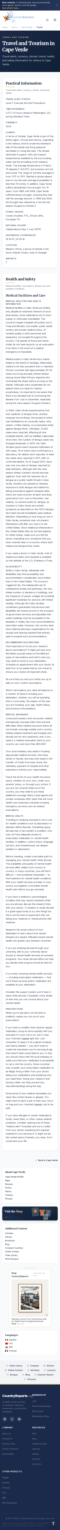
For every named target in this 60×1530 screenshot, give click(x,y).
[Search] (47, 20)
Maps (7, 1180)
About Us (6, 1433)
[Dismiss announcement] (56, 5)
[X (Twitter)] (12, 1419)
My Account (37, 1411)
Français (13, 1351)
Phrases (9, 1199)
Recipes (9, 1184)
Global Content (12, 1251)
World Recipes (12, 1259)
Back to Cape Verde (48, 1160)
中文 (11, 1343)
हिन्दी (10, 1347)
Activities (9, 1233)
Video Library (11, 1255)
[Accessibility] (53, 1523)
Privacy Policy (8, 1444)
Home (5, 27)
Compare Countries (14, 1248)
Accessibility (8, 1454)
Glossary (31, 1379)
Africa (14, 27)
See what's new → (11, 8)
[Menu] (55, 20)
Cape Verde (26, 27)
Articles (8, 1237)
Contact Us (7, 1438)
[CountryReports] (18, 16)
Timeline (9, 1195)
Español (12, 1340)
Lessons (51, 1370)
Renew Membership (41, 1406)
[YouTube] (19, 1419)
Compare (34, 1365)
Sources (36, 1459)
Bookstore (10, 1240)
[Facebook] (4, 1419)
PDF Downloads (9, 1503)
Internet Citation (46, 1374)
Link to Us (36, 1464)
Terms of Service (10, 1449)
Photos (8, 1188)
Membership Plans (40, 1416)
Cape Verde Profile (14, 1177)
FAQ (34, 1433)
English (5, 1477)
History (8, 1191)
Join (34, 1401)
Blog (7, 1244)
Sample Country (39, 1444)
